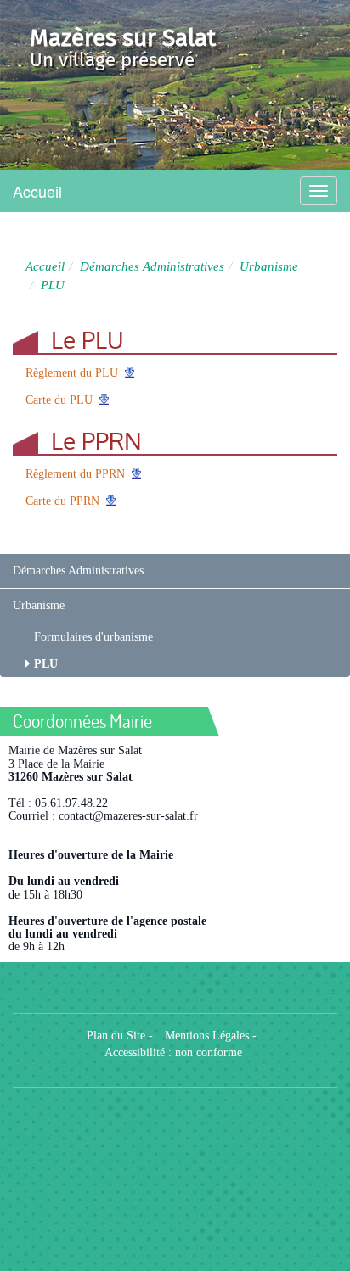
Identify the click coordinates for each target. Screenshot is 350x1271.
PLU (46, 664)
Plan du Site (116, 1035)
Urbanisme (269, 266)
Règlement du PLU (71, 373)
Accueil (37, 191)
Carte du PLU (59, 400)
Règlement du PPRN (75, 474)
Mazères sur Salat (123, 38)
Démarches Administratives (152, 266)
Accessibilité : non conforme (173, 1052)
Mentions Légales (207, 1035)
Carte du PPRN (62, 501)
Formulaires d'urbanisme (93, 636)
